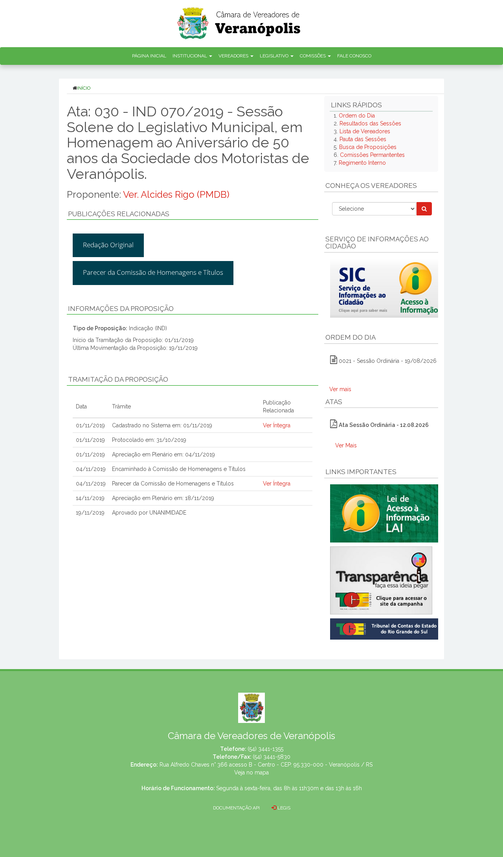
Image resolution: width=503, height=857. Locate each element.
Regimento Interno (362, 163)
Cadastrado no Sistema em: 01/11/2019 (162, 425)
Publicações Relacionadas (118, 214)
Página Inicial (149, 56)
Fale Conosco (354, 56)
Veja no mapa (251, 772)
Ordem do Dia (357, 115)
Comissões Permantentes (372, 155)
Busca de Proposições (368, 147)
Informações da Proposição (121, 309)
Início (83, 88)
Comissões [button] (313, 56)
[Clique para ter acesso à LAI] (385, 513)
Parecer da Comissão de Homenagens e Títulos (153, 272)
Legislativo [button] (275, 56)
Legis (283, 808)
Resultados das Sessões (370, 123)
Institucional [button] (190, 56)
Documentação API (236, 808)
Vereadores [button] (234, 56)
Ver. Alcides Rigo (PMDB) (176, 194)
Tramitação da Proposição (118, 379)
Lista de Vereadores (365, 131)
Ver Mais (346, 445)
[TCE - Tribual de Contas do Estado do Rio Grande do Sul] (385, 628)
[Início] (239, 20)
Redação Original (108, 244)
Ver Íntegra (276, 425)
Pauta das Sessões (363, 139)
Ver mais (340, 389)
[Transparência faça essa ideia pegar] (381, 580)
